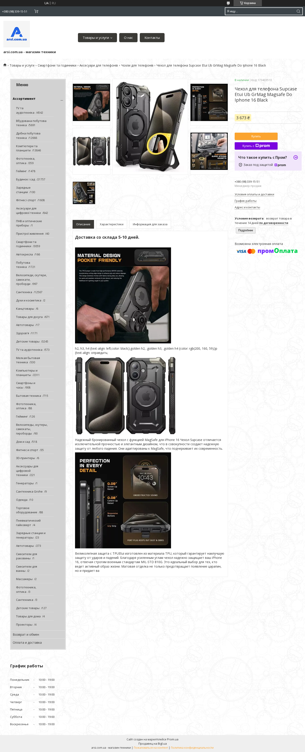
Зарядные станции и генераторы (31, 535)
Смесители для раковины (26, 556)
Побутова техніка (23, 265)
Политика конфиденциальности (192, 748)
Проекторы (24, 624)
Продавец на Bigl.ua (152, 744)
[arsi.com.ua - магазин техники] (16, 34)
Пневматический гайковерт (28, 522)
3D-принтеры (25, 458)
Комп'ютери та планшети (27, 148)
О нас (128, 37)
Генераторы (25, 483)
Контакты (152, 37)
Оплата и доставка (27, 642)
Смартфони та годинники (57, 65)
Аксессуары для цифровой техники (27, 470)
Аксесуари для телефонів (98, 65)
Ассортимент (24, 98)
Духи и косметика (28, 300)
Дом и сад (23, 442)
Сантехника (24, 600)
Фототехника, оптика (26, 406)
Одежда (21, 500)
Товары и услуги (96, 37)
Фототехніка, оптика (25, 161)
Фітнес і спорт (26, 200)
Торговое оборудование (26, 510)
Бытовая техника (28, 396)
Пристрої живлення (30, 234)
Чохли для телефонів (137, 65)
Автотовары (25, 325)
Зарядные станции (23, 190)
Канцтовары (25, 309)
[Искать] (298, 11)
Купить (256, 136)
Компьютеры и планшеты (27, 372)
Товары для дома (28, 616)
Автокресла (24, 254)
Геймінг (21, 171)
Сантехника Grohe (29, 491)
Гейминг (22, 416)
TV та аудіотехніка (25, 110)
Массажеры (24, 579)
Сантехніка (24, 292)
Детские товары (28, 341)
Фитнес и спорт (27, 450)
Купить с (248, 146)
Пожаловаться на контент (151, 748)
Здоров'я (22, 333)
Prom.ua (172, 739)
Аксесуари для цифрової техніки (28, 210)
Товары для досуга (29, 317)
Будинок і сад (25, 179)
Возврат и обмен (26, 634)
